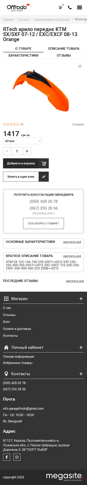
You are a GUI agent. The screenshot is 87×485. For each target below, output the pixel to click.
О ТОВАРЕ (23, 49)
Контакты (10, 336)
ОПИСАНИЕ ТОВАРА (64, 49)
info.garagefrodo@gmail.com (23, 408)
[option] (43, 90)
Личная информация (18, 357)
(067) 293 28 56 (44, 208)
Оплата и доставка (17, 329)
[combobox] (22, 141)
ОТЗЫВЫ (64, 55)
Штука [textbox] (9, 141)
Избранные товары (18, 363)
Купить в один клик (20, 176)
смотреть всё (72, 241)
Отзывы (9, 315)
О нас (7, 308)
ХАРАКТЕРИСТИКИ (23, 55)
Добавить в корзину (21, 163)
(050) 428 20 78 (44, 201)
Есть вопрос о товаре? (43, 223)
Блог (6, 322)
